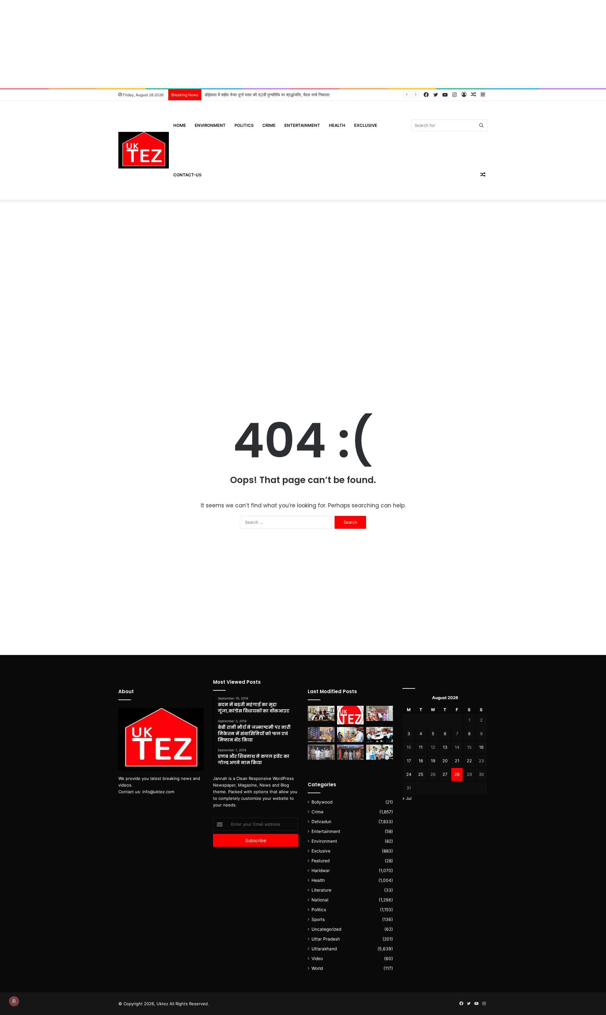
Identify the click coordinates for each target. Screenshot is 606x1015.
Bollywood (322, 802)
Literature (321, 890)
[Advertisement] (303, 44)
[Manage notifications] (14, 1001)
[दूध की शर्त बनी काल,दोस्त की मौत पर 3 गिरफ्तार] (321, 752)
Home (179, 125)
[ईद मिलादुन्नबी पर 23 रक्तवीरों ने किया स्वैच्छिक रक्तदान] (321, 713)
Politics (244, 125)
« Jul (407, 798)
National (320, 899)
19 (433, 760)
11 (421, 747)
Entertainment (302, 125)
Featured (321, 860)
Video (317, 958)
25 (420, 774)
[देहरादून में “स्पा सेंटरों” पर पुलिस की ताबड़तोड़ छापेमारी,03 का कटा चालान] (321, 734)
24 (408, 774)
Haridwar (321, 870)
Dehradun (321, 821)
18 (421, 760)
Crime (269, 125)
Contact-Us (187, 174)
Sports (318, 919)
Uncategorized (326, 929)
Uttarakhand (324, 948)
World (317, 968)
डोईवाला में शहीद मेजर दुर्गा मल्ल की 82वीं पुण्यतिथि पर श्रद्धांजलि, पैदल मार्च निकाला (267, 94)
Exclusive (365, 125)
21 (457, 760)
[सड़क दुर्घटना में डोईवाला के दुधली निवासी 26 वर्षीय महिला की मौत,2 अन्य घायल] (350, 752)
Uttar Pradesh (326, 938)
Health (337, 125)
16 (481, 747)
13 (445, 747)
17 (409, 760)
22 (469, 760)
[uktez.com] (143, 150)
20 (445, 760)
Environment (210, 125)
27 (445, 774)
